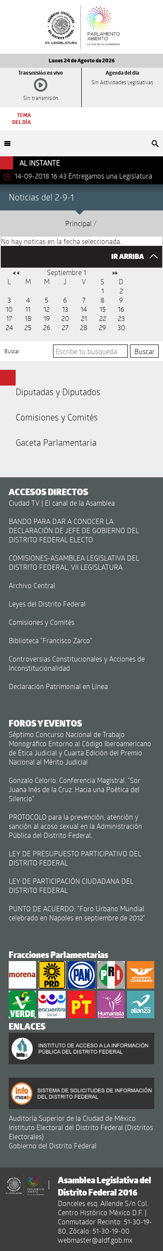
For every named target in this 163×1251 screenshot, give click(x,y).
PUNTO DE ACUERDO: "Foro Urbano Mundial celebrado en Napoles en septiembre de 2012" (77, 913)
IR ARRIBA (128, 256)
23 (121, 318)
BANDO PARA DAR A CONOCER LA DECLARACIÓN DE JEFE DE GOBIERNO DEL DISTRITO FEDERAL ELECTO (74, 530)
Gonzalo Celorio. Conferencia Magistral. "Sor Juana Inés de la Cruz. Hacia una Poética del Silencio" (74, 789)
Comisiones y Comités (57, 417)
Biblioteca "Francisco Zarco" (50, 640)
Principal (78, 223)
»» (114, 272)
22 (102, 318)
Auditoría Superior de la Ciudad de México (72, 1118)
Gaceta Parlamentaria (56, 442)
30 (121, 327)
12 (46, 309)
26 (46, 327)
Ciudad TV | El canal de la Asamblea (62, 502)
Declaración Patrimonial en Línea (58, 686)
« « (16, 272)
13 (65, 309)
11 (27, 309)
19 (46, 318)
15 (103, 309)
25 (27, 327)
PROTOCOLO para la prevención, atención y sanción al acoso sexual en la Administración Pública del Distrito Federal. (75, 826)
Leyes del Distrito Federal (47, 603)
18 (28, 318)
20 (65, 318)
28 (83, 327)
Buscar (12, 351)
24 (9, 327)
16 (121, 309)
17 (9, 318)
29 (102, 327)
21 (84, 318)
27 (65, 327)
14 (83, 309)
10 (9, 309)
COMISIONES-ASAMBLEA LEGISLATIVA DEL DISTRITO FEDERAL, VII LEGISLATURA (74, 562)
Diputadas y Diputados (58, 391)
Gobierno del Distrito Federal (52, 1145)
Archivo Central (32, 585)
